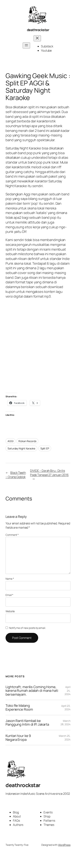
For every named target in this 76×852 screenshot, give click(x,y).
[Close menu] (37, 38)
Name (10, 578)
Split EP (44, 448)
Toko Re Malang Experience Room (19, 707)
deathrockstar (38, 29)
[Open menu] (26, 45)
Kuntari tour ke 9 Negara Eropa (18, 737)
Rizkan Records (27, 441)
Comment (12, 534)
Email (9, 595)
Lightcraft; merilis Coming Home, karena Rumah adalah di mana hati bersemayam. (32, 690)
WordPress (64, 845)
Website (10, 611)
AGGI (10, 441)
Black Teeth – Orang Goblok (16, 475)
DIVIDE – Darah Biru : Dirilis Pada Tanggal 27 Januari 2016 (49, 473)
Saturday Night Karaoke (21, 448)
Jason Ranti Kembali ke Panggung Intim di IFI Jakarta (27, 722)
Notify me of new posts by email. (27, 628)
